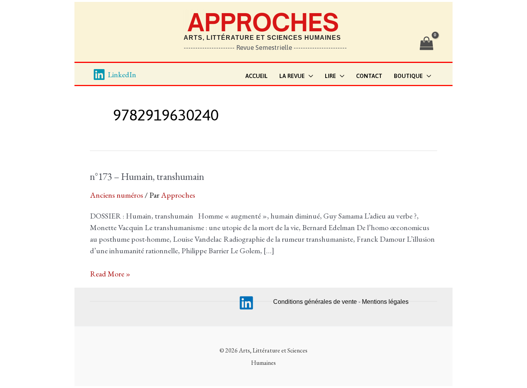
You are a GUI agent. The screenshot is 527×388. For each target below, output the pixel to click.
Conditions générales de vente (315, 301)
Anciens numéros (116, 195)
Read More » (110, 274)
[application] (309, 76)
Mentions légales (385, 301)
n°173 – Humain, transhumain (147, 176)
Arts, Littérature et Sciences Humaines (262, 37)
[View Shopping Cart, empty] (426, 43)
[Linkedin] (246, 302)
